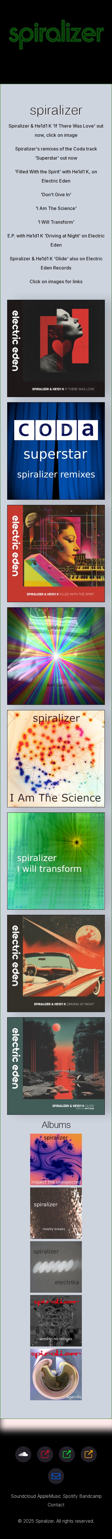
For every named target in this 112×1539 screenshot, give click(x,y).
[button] (23, 1454)
